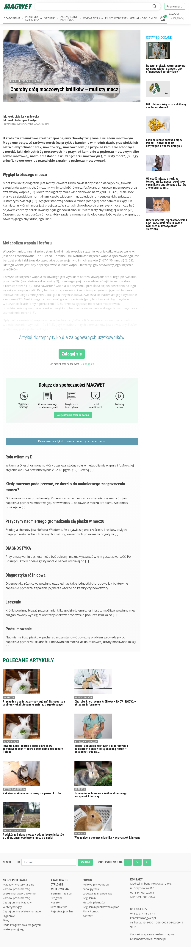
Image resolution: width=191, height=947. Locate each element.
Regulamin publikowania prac (100, 907)
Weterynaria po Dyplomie (19, 893)
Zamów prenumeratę (16, 889)
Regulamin (89, 898)
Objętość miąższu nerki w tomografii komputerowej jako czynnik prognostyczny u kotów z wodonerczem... (166, 183)
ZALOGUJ (174, 14)
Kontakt (87, 916)
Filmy (109, 18)
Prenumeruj (174, 6)
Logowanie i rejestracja (97, 893)
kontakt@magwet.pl (143, 918)
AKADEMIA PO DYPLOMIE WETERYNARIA (60, 884)
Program (56, 898)
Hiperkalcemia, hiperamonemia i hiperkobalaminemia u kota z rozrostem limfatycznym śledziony (166, 224)
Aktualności (138, 18)
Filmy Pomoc (90, 911)
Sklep (153, 18)
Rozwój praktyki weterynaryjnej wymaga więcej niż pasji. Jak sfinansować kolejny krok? (166, 68)
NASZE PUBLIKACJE (15, 880)
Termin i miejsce (61, 893)
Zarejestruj (177, 17)
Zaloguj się (72, 354)
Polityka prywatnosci (95, 884)
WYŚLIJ (85, 862)
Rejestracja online (62, 911)
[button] (13, 18)
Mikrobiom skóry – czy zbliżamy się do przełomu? (166, 106)
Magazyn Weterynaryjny (18, 884)
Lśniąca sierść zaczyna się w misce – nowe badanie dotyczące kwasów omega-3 (164, 143)
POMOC (87, 880)
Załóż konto (87, 364)
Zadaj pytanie (91, 889)
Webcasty (121, 18)
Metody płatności (93, 902)
